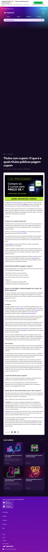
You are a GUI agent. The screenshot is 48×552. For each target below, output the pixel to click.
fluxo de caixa (19, 308)
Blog (4, 154)
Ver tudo (41, 439)
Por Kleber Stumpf (27, 169)
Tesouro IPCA (35, 258)
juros (11, 206)
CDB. (25, 233)
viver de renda (23, 330)
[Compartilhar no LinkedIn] (15, 432)
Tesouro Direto (10, 154)
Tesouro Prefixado (21, 231)
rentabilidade (25, 204)
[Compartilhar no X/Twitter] (18, 432)
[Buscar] (41, 20)
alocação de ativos (31, 313)
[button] (43, 12)
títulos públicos (9, 244)
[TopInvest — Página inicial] (9, 13)
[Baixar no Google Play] (24, 506)
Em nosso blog (32, 421)
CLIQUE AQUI (38, 2)
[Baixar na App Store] (24, 502)
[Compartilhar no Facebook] (12, 432)
